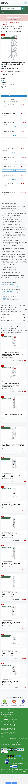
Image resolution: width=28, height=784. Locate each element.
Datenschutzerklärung (5, 746)
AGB (12, 746)
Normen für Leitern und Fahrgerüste (8, 284)
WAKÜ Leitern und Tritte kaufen (7, 733)
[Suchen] (23, 8)
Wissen (6, 742)
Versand (2, 742)
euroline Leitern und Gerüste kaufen (8, 724)
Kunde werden (6, 716)
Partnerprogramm (5, 744)
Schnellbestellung (13, 744)
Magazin (11, 742)
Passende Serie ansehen (7, 291)
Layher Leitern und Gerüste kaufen (8, 729)
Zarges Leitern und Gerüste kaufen (8, 736)
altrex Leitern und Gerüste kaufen (8, 721)
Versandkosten (24, 738)
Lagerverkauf (16, 742)
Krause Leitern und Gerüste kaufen (8, 728)
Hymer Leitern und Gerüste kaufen (8, 732)
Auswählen (14, 109)
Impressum (16, 746)
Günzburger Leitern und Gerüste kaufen (9, 725)
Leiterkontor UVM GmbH (10, 747)
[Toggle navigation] (3, 12)
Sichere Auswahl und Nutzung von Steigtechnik (11, 286)
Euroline (3, 80)
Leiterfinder (20, 744)
